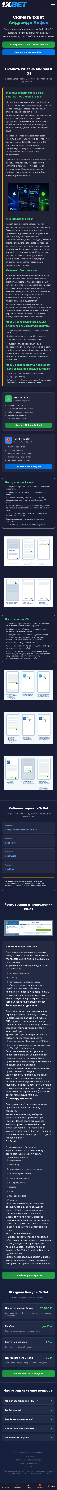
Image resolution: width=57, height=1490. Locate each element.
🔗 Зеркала (17, 1486)
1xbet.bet (9, 869)
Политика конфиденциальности (28, 1460)
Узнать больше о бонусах (28, 1373)
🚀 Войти (51, 1486)
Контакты (28, 1466)
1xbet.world (10, 856)
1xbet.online (10, 843)
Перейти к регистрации (28, 1275)
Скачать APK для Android (28, 425)
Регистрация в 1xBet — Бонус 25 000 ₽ (28, 44)
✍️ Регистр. (28, 1486)
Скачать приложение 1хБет (28, 52)
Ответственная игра (28, 1463)
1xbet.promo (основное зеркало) (21, 829)
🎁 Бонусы (40, 1486)
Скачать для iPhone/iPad (28, 466)
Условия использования (28, 1456)
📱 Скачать (5, 1486)
